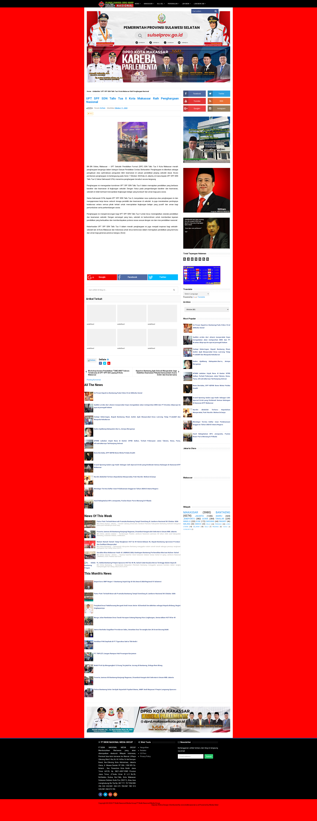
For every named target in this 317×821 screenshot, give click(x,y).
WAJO (208, 524)
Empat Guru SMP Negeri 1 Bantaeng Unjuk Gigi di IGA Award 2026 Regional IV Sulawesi (127, 582)
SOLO (207, 527)
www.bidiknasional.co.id (190, 805)
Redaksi (143, 750)
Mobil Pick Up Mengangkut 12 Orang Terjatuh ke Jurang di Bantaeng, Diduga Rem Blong (128, 665)
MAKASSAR (190, 512)
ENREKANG (210, 521)
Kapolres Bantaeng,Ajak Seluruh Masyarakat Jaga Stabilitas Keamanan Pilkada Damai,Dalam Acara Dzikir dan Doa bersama (156, 373)
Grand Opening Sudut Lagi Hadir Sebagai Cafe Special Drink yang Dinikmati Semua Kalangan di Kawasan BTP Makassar (211, 400)
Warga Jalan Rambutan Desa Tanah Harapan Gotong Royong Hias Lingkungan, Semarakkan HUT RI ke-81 (135, 617)
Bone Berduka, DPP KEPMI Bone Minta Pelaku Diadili (114, 453)
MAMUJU (187, 521)
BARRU (219, 516)
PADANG (215, 527)
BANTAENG (223, 512)
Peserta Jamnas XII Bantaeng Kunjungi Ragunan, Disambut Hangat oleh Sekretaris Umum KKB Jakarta (137, 532)
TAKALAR (219, 518)
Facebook (132, 277)
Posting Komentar (94, 380)
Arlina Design (163, 805)
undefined (90, 324)
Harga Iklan (144, 747)
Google (102, 277)
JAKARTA (199, 516)
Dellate (102, 359)
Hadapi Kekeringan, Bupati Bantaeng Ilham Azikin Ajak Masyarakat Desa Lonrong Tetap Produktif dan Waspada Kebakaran (211, 352)
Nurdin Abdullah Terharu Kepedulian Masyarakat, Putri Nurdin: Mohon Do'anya (125, 477)
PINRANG (218, 524)
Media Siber (214, 805)
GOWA (205, 518)
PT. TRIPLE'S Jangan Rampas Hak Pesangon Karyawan (115, 653)
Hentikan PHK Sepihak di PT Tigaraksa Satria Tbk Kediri (115, 641)
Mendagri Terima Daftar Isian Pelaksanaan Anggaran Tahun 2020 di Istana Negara (126, 489)
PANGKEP (222, 521)
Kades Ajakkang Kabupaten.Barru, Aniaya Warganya (114, 429)
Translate (201, 297)
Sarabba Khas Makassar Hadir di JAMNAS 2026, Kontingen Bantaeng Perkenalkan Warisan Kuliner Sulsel (138, 552)
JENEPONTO (189, 518)
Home (89, 91)
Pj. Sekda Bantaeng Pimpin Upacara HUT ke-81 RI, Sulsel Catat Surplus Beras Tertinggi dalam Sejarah (136, 563)
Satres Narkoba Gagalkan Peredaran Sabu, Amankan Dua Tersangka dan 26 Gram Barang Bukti (131, 630)
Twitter (162, 277)
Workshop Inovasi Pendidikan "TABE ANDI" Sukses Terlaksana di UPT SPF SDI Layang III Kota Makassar (108, 373)
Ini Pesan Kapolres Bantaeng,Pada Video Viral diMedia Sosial (118, 393)
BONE (198, 521)
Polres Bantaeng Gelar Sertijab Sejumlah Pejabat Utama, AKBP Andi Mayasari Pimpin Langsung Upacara (135, 689)
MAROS (198, 524)
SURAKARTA (187, 529)
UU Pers (143, 753)
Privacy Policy (145, 756)
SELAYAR (196, 527)
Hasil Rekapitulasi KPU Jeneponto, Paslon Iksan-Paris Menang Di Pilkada (122, 501)
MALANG (186, 524)
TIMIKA (225, 527)
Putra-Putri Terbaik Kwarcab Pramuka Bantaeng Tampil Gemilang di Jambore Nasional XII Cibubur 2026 (137, 521)
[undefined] (101, 313)
